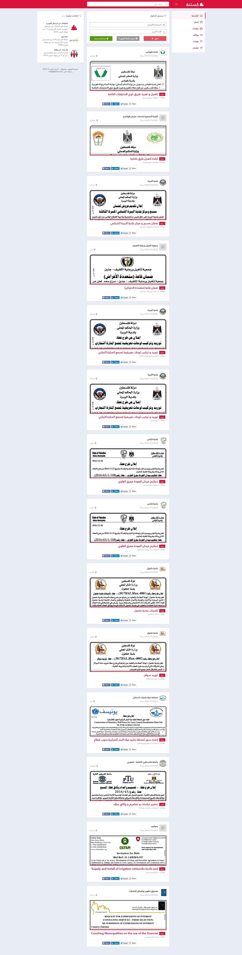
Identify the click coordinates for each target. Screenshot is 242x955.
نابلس (92, 443)
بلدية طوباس (152, 52)
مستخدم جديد (100, 38)
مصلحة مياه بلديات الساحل (145, 697)
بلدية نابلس (152, 439)
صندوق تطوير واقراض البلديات (143, 891)
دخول (156, 38)
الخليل (92, 572)
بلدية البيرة (153, 181)
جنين (91, 250)
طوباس (92, 56)
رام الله (92, 185)
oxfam (154, 826)
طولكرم (93, 120)
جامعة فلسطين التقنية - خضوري (142, 762)
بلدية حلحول (152, 568)
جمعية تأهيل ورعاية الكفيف (145, 245)
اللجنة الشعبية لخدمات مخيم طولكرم (140, 116)
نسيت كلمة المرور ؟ (127, 38)
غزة (91, 701)
